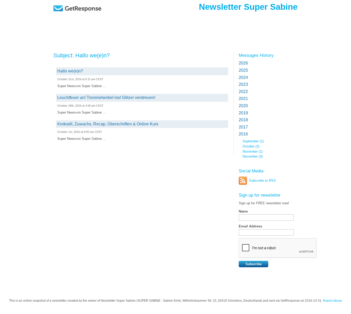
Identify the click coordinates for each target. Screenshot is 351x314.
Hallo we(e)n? (70, 71)
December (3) (253, 156)
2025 (243, 70)
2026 (243, 63)
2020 (243, 106)
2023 (243, 84)
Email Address (250, 226)
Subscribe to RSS (262, 180)
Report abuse (332, 300)
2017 (243, 127)
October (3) (251, 146)
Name (243, 211)
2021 (243, 98)
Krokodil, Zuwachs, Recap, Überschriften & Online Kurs (107, 124)
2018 (243, 120)
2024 (243, 77)
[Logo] (90, 16)
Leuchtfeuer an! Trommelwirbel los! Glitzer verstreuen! (106, 97)
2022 (243, 91)
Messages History (256, 55)
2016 (243, 134)
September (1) (253, 141)
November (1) (253, 151)
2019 (243, 113)
